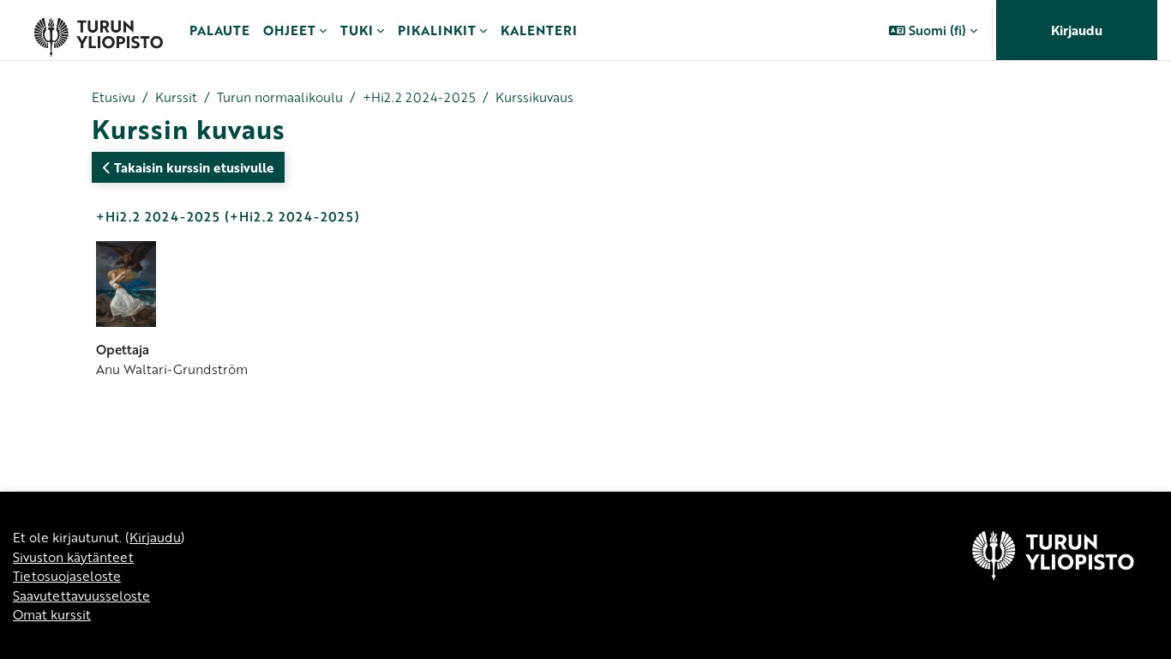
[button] (933, 30)
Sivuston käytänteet (73, 556)
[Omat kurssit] (98, 30)
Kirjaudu (1076, 30)
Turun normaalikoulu (280, 97)
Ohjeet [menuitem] (289, 30)
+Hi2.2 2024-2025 (419, 97)
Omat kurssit (52, 614)
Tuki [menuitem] (356, 30)
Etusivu (113, 97)
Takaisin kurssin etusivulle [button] (192, 167)
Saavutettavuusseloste (81, 595)
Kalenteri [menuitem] (539, 30)
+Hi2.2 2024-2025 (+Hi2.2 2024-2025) (228, 216)
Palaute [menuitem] (219, 30)
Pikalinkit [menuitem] (437, 30)
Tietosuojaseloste (67, 575)
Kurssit (176, 97)
